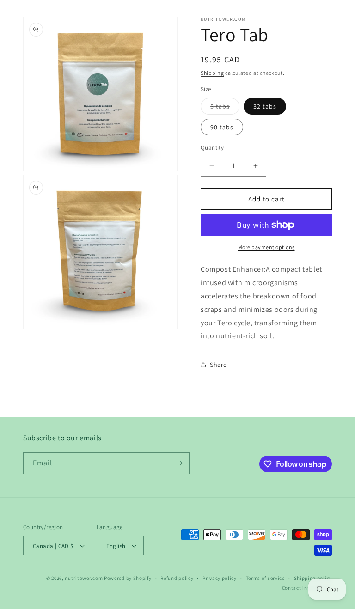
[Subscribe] (179, 463)
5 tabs (224, 108)
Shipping (212, 72)
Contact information (307, 588)
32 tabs (264, 106)
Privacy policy (219, 578)
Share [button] (218, 364)
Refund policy (176, 578)
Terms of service (265, 578)
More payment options (266, 247)
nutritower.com (84, 578)
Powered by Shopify (128, 578)
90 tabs (221, 127)
